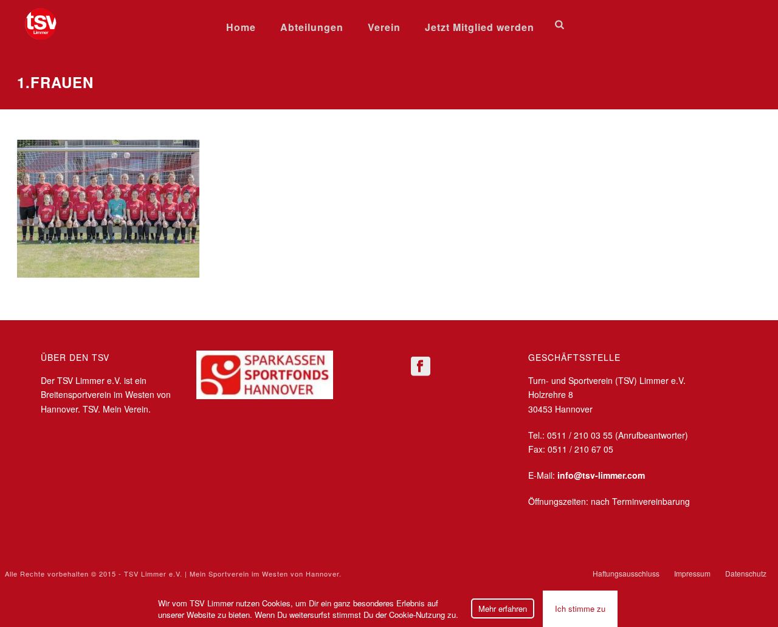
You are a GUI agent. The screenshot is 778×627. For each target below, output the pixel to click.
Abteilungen (311, 27)
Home (241, 27)
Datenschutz (745, 573)
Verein (384, 27)
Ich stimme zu (580, 608)
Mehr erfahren (502, 608)
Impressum (692, 573)
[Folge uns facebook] (420, 367)
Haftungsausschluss (626, 573)
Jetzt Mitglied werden (479, 27)
